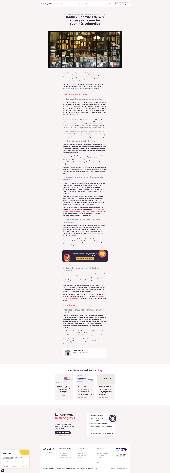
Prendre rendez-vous (62, 432)
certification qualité (121, 454)
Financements (63, 455)
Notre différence (62, 4)
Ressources (100, 448)
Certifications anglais (103, 460)
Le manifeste (82, 455)
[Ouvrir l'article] (64, 379)
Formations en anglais (103, 453)
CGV (96, 468)
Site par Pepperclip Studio (68, 468)
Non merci (6, 466)
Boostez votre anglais (121, 4)
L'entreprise (81, 457)
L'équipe (80, 453)
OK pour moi (24, 466)
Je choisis (15, 466)
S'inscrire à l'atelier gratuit (85, 258)
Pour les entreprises (101, 4)
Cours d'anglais (101, 455)
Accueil (83, 12)
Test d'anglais (101, 457)
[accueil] (46, 4)
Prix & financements (88, 4)
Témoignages (63, 453)
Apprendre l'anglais (103, 451)
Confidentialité (89, 468)
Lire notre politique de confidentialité (9, 461)
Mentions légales (80, 468)
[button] (111, 4)
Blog (87, 12)
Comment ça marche (75, 4)
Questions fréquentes (65, 457)
